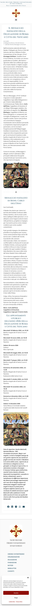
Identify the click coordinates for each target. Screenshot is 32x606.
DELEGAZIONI (12, 560)
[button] (28, 577)
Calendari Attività (9, 44)
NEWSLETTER (12, 568)
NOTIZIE (10, 565)
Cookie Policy (12, 601)
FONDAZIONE (12, 562)
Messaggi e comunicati (20, 44)
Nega (16, 597)
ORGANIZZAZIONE (14, 557)
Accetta (16, 593)
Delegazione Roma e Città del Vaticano (14, 43)
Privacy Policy (19, 601)
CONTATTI (11, 571)
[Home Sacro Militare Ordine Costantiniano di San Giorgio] (16, 13)
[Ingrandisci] (26, 416)
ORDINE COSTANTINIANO (16, 554)
